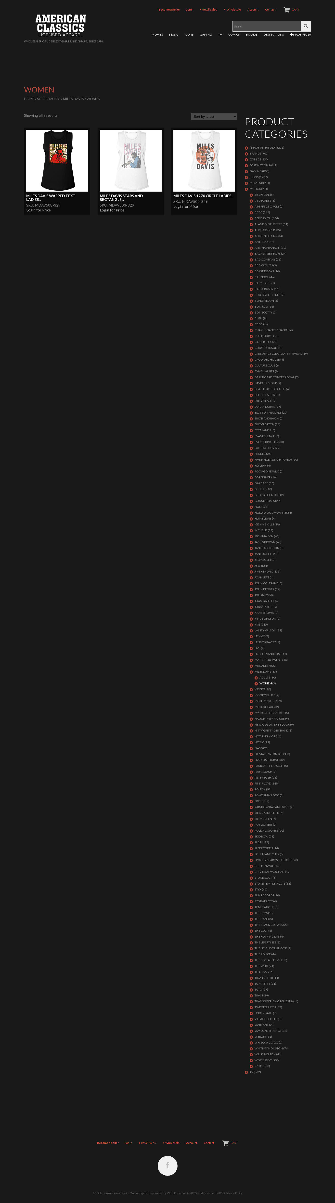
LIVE (257, 648)
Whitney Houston (269, 1048)
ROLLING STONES (266, 830)
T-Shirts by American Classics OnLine (115, 1193)
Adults (264, 677)
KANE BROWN (264, 613)
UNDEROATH (263, 1013)
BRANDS (251, 34)
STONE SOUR (263, 877)
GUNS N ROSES (265, 501)
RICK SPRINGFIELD (267, 813)
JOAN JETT (262, 577)
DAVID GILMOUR (266, 383)
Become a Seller (169, 9)
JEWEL (259, 565)
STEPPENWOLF (265, 866)
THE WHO (261, 966)
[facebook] (168, 1166)
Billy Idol (262, 277)
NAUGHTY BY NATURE (270, 718)
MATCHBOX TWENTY (269, 660)
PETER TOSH (263, 777)
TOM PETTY (262, 983)
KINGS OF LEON (265, 618)
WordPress (174, 1193)
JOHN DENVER (264, 589)
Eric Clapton (264, 424)
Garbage (261, 483)
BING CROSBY (264, 289)
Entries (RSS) (189, 1193)
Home (29, 99)
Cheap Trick (264, 336)
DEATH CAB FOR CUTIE (270, 389)
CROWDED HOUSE (267, 359)
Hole (258, 507)
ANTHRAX (261, 242)
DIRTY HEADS (263, 401)
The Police (263, 954)
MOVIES (157, 34)
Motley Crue (264, 701)
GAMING (206, 34)
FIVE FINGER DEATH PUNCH (273, 459)
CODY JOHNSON (266, 348)
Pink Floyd (263, 783)
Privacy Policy (234, 1193)
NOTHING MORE (266, 736)
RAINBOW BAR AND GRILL (272, 807)
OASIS (259, 748)
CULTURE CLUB (265, 365)
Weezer (260, 1036)
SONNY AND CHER (267, 854)
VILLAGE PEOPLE (266, 1019)
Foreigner (263, 477)
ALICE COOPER (265, 230)
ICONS (189, 34)
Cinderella (263, 342)
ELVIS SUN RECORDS (268, 412)
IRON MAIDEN (264, 536)
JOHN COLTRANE (266, 583)
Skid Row (261, 836)
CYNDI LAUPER (264, 371)
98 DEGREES (263, 200)
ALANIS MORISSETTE (268, 224)
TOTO (258, 989)
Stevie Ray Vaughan (269, 872)
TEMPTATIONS (264, 907)
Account (252, 9)
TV (220, 34)
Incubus (261, 530)
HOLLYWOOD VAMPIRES (271, 512)
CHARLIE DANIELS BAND (271, 330)
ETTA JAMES (263, 430)
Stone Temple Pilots (270, 883)
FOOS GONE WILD (267, 471)
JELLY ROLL (262, 560)
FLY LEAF (261, 465)
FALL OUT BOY (264, 448)
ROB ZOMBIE (263, 824)
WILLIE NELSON (265, 1054)
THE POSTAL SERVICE (269, 960)
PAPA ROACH (263, 771)
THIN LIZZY (262, 972)
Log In (189, 9)
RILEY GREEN (263, 819)
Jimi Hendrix (264, 571)
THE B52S (261, 913)
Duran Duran (265, 406)
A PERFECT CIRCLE (267, 206)
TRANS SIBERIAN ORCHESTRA (274, 1001)
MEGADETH (263, 665)
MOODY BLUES (265, 695)
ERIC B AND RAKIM (267, 418)
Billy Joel (262, 283)
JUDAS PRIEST (264, 607)
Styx (258, 889)
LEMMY (260, 636)
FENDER (260, 454)
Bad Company (265, 259)
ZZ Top (259, 1066)
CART (295, 9)
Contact (270, 9)
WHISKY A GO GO (266, 1042)
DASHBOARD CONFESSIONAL (275, 377)
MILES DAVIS (73, 99)
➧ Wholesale (232, 9)
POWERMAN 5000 (267, 795)
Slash (259, 842)
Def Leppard (263, 395)
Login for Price (38, 210)
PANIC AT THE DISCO (268, 766)
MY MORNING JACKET (270, 713)
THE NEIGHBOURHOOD (271, 948)
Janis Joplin (263, 554)
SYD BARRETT (264, 901)
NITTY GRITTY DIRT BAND (271, 730)
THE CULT (261, 930)
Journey (261, 595)
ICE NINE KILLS (264, 524)
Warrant (262, 1025)
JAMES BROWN (265, 542)
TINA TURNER (264, 978)
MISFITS (260, 689)
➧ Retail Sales (208, 9)
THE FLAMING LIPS (267, 936)
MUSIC (173, 34)
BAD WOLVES (264, 265)
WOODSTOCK (264, 1060)
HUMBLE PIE (263, 518)
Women (265, 683)
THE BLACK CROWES (269, 925)
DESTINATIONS (274, 34)
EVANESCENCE (265, 436)
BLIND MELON (264, 300)
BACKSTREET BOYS (268, 253)
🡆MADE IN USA (300, 34)
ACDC (258, 212)
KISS (257, 624)
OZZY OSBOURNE (267, 760)
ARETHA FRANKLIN (267, 247)
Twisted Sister (265, 1007)
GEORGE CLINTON (267, 495)
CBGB (259, 324)
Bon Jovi (261, 306)
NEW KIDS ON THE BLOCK (272, 724)
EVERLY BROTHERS (267, 442)
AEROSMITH (263, 218)
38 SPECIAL (262, 194)
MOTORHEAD (264, 707)
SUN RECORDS (264, 895)
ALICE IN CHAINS (266, 236)
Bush (258, 318)
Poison (260, 789)
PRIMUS (260, 801)
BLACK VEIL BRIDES (267, 295)
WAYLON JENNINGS (268, 1031)
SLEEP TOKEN (264, 848)
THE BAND (262, 919)
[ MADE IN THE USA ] (263, 147)
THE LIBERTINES (265, 942)
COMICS (234, 34)
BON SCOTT (263, 312)
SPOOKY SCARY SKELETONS (273, 860)
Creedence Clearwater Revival (278, 353)
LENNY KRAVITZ (265, 642)
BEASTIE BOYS (264, 271)
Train (259, 995)
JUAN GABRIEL (264, 601)
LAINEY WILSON (265, 630)
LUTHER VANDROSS (268, 654)
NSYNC (259, 742)
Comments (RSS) (214, 1193)
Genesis (260, 489)
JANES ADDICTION (267, 548)
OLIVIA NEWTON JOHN (270, 754)
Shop (42, 99)
